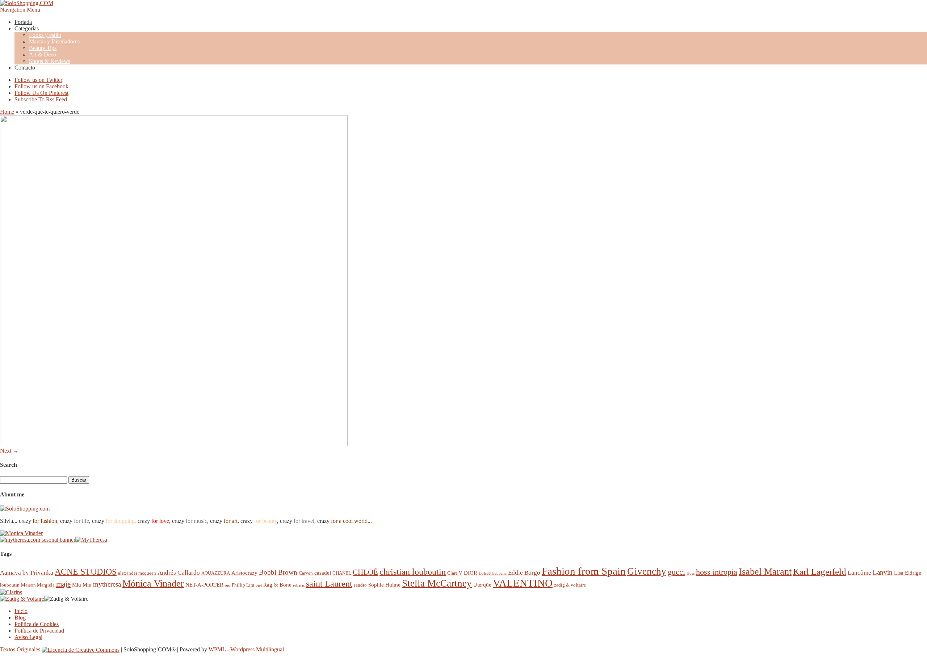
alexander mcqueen (137, 573)
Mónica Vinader (153, 583)
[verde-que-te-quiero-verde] (174, 444)
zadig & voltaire (570, 585)
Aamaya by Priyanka (26, 572)
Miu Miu (82, 585)
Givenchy (646, 571)
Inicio (21, 611)
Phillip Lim (243, 585)
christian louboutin (412, 571)
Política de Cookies (36, 624)
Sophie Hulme (384, 585)
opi (227, 585)
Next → (9, 451)
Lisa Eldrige (907, 573)
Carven (306, 573)
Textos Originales (21, 649)
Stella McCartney (437, 583)
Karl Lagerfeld (819, 571)
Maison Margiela (38, 585)
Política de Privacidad (39, 630)
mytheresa (107, 584)
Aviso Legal (28, 637)
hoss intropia (716, 571)
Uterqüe (482, 585)
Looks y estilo (45, 35)
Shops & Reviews (49, 61)
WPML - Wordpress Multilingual (246, 649)
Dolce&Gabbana (493, 573)
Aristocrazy (244, 573)
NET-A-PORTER (204, 585)
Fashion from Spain (584, 571)
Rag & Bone (277, 585)
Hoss (691, 573)
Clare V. (454, 573)
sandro (360, 585)
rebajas (299, 585)
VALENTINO (523, 583)
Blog (20, 617)
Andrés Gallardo (179, 572)
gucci (676, 571)
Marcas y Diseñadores (54, 41)
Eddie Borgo (524, 572)
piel (259, 585)
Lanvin (883, 572)
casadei (322, 573)
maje (63, 584)
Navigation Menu (20, 10)
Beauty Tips (42, 48)
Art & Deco (42, 54)
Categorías (26, 28)
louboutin (10, 585)
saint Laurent (329, 583)
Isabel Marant (765, 571)
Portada (23, 22)
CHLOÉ (365, 572)
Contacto (24, 67)
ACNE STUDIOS (86, 571)
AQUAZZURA (215, 573)
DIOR (470, 573)
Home (7, 112)
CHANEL (341, 573)
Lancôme (859, 572)
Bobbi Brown (278, 572)
